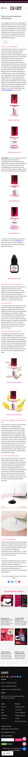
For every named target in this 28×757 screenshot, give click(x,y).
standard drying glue (6, 90)
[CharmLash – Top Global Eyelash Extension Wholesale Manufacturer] (16, 8)
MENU (5, 8)
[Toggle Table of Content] (4, 42)
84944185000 (17, 689)
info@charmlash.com (10, 732)
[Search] (26, 8)
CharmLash (13, 570)
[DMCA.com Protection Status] (7, 744)
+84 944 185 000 (13, 729)
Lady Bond (18, 240)
